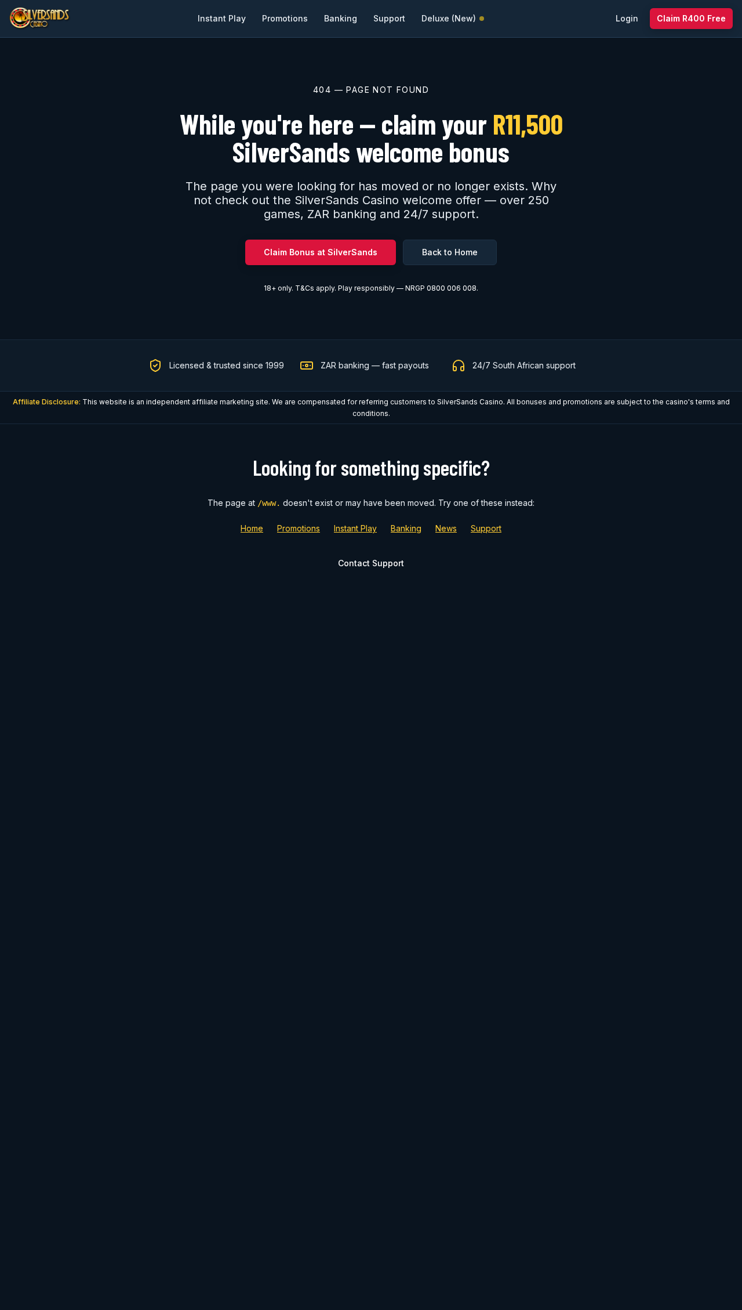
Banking (406, 528)
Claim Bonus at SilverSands (320, 252)
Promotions (298, 528)
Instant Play (355, 528)
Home (252, 528)
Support (486, 528)
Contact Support (371, 563)
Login (627, 18)
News (446, 528)
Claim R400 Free (691, 18)
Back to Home (450, 252)
